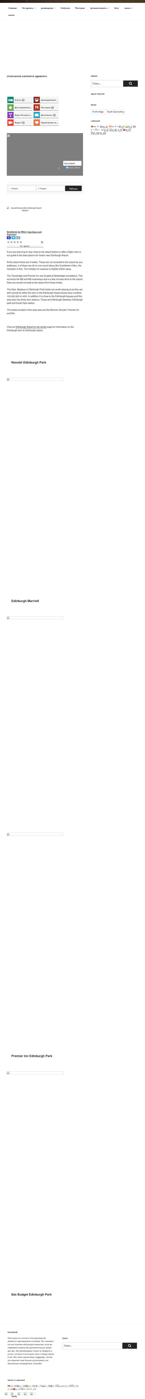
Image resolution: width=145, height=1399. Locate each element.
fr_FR (122, 126)
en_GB (105, 126)
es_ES (114, 126)
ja (100, 129)
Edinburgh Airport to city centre (31, 326)
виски (11, 14)
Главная (12, 8)
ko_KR (106, 129)
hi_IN (130, 126)
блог (116, 8)
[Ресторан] (37, 107)
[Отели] (10, 100)
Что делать (27, 8)
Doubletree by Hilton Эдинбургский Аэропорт (24, 233)
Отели (19, 99)
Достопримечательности (23, 107)
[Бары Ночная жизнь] (10, 115)
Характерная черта (50, 122)
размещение (47, 8)
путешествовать (98, 8)
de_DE (96, 126)
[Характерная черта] (37, 122)
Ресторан (47, 107)
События (65, 8)
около (127, 8)
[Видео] (10, 122)
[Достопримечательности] (10, 107)
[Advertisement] (72, 41)
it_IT (54, 1386)
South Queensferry (115, 111)
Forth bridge (98, 111)
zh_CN (102, 133)
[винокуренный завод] (37, 100)
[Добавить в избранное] (42, 242)
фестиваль (48, 115)
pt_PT (128, 129)
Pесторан (80, 8)
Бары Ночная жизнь (23, 115)
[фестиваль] (37, 115)
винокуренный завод (50, 99)
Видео (19, 122)
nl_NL (120, 129)
